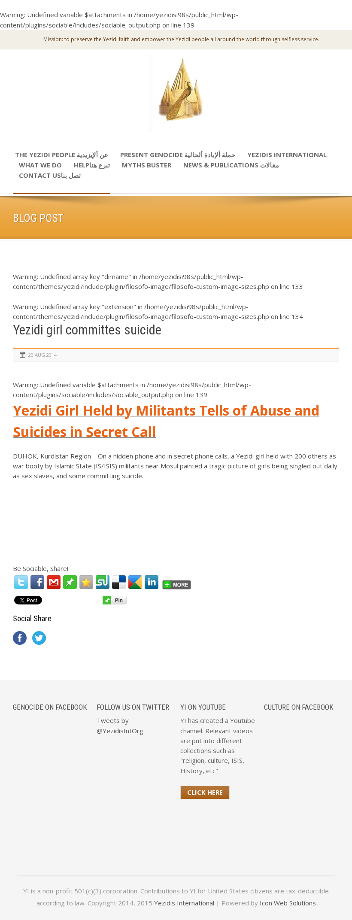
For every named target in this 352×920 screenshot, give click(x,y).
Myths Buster (146, 165)
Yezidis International (287, 154)
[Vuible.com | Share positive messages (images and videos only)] (70, 586)
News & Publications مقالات (231, 165)
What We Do (40, 165)
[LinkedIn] (151, 582)
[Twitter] (21, 582)
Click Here (205, 792)
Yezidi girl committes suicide (87, 330)
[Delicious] (119, 582)
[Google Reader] (135, 582)
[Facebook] (37, 582)
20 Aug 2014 (42, 355)
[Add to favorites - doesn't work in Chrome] (86, 582)
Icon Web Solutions (288, 903)
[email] (54, 582)
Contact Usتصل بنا (50, 175)
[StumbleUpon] (102, 582)
